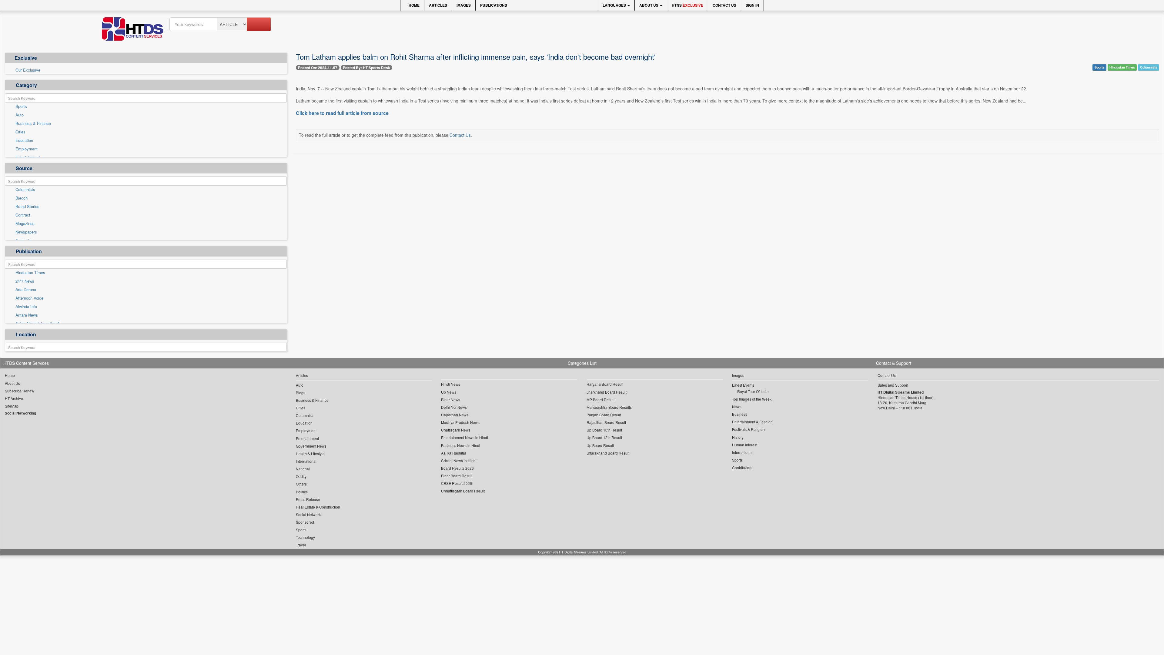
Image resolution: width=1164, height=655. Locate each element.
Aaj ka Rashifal (453, 452)
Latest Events (743, 385)
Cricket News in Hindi (459, 460)
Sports (21, 106)
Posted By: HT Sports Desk (366, 67)
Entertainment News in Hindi (464, 437)
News (736, 406)
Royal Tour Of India (753, 391)
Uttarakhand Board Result (608, 452)
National (303, 468)
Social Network (308, 514)
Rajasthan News (454, 414)
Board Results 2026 (457, 468)
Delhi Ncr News (454, 407)
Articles (438, 5)
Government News (311, 445)
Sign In (752, 5)
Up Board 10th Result (604, 429)
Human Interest (744, 444)
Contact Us (724, 5)
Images (464, 5)
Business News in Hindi (460, 445)
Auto (19, 115)
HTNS (687, 5)
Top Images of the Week (751, 398)
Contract (22, 215)
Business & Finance (33, 123)
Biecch (21, 198)
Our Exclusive (27, 70)
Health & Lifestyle (310, 453)
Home (414, 5)
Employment (26, 149)
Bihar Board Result (456, 475)
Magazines (25, 223)
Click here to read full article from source (342, 113)
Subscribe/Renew (19, 390)
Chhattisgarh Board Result (463, 490)
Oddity (301, 476)
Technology (305, 537)
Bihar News (450, 399)
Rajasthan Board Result (606, 422)
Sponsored (305, 522)
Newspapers (26, 232)
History (738, 437)
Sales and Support (893, 385)
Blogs (300, 392)
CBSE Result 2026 (456, 483)
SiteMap (11, 405)
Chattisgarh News (455, 429)
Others (301, 483)
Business (739, 414)
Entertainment (307, 438)
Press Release (308, 499)
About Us (649, 5)
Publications (493, 5)
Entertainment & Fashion (752, 421)
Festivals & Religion (748, 429)
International (306, 461)
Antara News (26, 315)
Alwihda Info (26, 306)
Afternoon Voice (29, 298)
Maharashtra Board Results (609, 407)
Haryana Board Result (605, 384)
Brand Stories (27, 206)
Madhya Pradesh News (460, 422)
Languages (615, 5)
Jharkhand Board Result (607, 392)
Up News (448, 392)
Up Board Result (600, 445)
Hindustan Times (30, 272)
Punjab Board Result (604, 414)
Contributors (742, 467)
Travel (301, 544)
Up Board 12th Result (604, 437)
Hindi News (450, 384)
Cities (20, 132)
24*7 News (24, 281)
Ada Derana (25, 289)
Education (24, 140)
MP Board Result (600, 399)
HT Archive (14, 398)
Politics (302, 491)
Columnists (25, 189)
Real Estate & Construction (318, 506)
